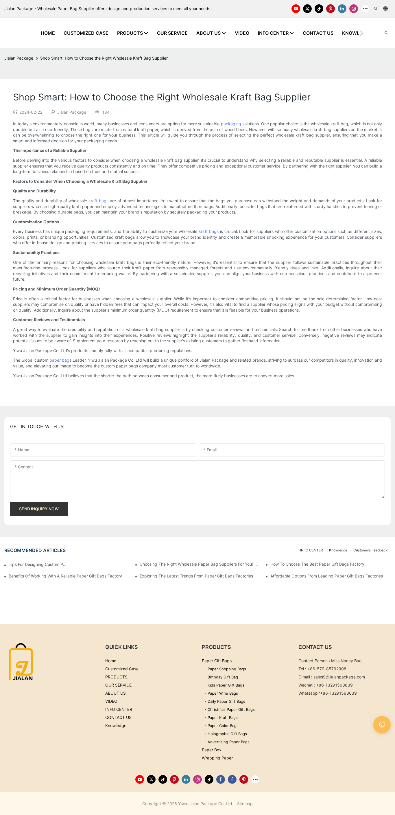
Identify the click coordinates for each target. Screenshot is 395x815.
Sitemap (244, 803)
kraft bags (98, 200)
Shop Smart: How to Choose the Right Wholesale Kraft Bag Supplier (104, 58)
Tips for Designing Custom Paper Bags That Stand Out (38, 564)
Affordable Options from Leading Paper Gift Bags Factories (326, 575)
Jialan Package (18, 58)
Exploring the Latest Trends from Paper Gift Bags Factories (196, 575)
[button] (361, 33)
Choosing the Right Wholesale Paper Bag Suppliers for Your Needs (200, 564)
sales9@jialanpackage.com (339, 676)
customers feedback (370, 550)
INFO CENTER (311, 550)
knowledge (338, 550)
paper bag (59, 360)
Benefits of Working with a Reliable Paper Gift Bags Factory (65, 575)
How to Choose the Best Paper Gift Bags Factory (317, 564)
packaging (231, 123)
